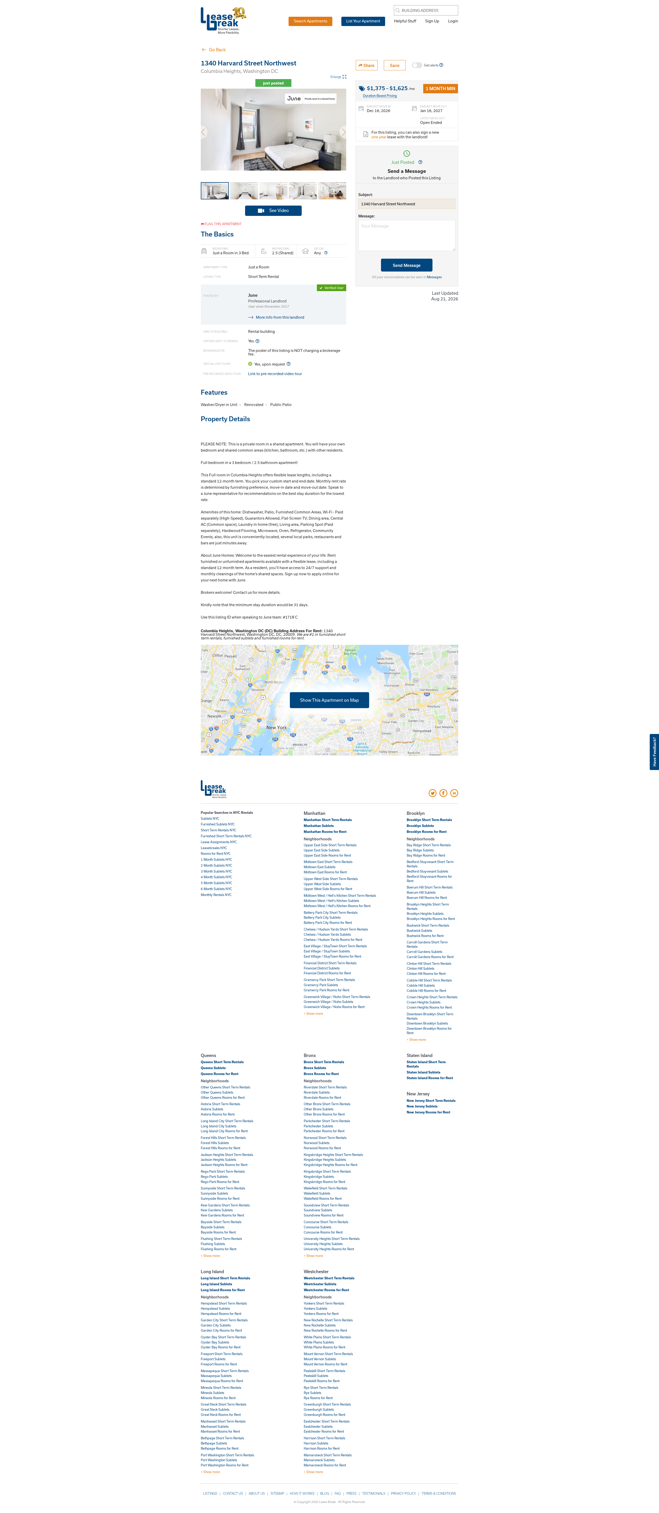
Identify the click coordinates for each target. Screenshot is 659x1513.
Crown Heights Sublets (423, 1002)
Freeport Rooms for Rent (219, 1364)
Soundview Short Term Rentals (326, 1205)
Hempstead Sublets (215, 1308)
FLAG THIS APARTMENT (223, 224)
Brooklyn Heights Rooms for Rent (431, 919)
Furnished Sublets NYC (218, 824)
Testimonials (373, 1493)
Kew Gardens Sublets (217, 1210)
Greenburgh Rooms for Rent (324, 1415)
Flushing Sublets (213, 1244)
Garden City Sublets (216, 1325)
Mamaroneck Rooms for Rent (325, 1465)
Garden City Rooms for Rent (221, 1330)
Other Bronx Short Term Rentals (327, 1104)
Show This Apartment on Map (329, 700)
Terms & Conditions (439, 1493)
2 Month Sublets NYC (216, 865)
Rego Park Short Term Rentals (223, 1171)
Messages (434, 277)
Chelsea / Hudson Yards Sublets (327, 934)
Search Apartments (310, 20)
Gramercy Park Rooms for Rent (326, 990)
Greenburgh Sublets (319, 1409)
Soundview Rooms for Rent (323, 1215)
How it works (302, 1493)
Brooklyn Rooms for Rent (427, 832)
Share (368, 65)
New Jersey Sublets (422, 1106)
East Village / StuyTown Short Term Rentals (335, 946)
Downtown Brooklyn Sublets (427, 1023)
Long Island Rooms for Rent (223, 1290)
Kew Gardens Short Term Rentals (225, 1205)
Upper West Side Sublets (322, 884)
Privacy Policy (403, 1493)
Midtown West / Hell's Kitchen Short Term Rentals (340, 895)
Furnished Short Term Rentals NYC (226, 836)
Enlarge (336, 77)
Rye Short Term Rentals (321, 1387)
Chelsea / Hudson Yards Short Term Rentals (336, 929)
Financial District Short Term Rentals (330, 963)
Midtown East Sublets (319, 867)
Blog (324, 1493)
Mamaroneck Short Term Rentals (328, 1455)
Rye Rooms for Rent (318, 1398)
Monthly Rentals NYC (216, 895)
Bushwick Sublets (419, 930)
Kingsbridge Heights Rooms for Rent (330, 1165)
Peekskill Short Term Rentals (324, 1371)
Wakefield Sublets (317, 1193)
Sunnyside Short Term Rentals (223, 1188)
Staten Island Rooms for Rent (430, 1078)
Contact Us (233, 1493)
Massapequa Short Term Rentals (225, 1371)
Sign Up (432, 20)
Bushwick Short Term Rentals (428, 925)
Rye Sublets (312, 1393)
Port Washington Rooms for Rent (224, 1465)
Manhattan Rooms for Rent (325, 832)
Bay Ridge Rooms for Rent (426, 855)
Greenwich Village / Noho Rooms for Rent (334, 1007)
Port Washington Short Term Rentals (227, 1455)
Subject (365, 194)
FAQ (338, 1493)
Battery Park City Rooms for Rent (328, 922)
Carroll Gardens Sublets (424, 952)
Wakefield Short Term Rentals (325, 1188)
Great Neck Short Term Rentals (223, 1404)
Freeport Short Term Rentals (221, 1354)
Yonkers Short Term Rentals (324, 1303)
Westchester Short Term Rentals (329, 1278)
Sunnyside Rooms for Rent (220, 1198)
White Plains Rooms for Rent (324, 1347)
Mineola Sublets (212, 1393)
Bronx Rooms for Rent (321, 1074)
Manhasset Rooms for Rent (220, 1431)
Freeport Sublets (213, 1359)
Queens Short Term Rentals (222, 1062)
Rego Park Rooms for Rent (220, 1182)
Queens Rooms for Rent (219, 1074)
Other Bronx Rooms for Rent (324, 1114)
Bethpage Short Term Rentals (222, 1438)
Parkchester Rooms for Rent (324, 1131)
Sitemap (277, 1493)
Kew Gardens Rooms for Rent (222, 1215)
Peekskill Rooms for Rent (322, 1381)
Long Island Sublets (216, 1284)
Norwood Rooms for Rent (322, 1148)
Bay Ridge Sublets (420, 850)
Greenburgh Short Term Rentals (327, 1404)
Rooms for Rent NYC (216, 853)
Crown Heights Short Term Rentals (432, 997)
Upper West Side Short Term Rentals (331, 879)
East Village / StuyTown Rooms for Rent (332, 956)
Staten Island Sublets (423, 1072)
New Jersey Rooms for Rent (428, 1112)
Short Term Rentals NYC (218, 830)
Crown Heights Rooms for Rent (429, 1007)
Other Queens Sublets (217, 1092)
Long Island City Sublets (218, 1126)
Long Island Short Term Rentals (225, 1278)
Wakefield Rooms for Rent (323, 1198)
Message (366, 215)
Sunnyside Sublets (214, 1193)
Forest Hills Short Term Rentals (223, 1138)
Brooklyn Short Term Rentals (429, 820)
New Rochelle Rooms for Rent (325, 1330)
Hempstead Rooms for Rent (221, 1314)
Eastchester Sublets (318, 1426)
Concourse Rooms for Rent (323, 1232)
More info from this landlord (280, 317)
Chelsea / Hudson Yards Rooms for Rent (333, 939)
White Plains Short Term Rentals (327, 1337)
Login (453, 20)
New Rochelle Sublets (320, 1325)
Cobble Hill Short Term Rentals (429, 980)
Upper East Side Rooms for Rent (327, 855)
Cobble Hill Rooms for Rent (426, 990)
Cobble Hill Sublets (421, 985)
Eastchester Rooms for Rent (324, 1431)
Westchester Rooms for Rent (326, 1290)
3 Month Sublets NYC (216, 871)
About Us (257, 1493)
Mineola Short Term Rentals (221, 1387)
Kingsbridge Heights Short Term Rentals (333, 1155)
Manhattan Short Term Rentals (328, 820)
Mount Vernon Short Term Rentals (328, 1354)
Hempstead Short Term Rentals (224, 1303)
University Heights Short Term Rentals (332, 1239)
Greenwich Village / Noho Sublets (328, 1002)
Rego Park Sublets (214, 1176)
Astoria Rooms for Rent (218, 1114)
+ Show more (313, 1013)
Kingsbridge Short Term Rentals (327, 1171)
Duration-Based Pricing (380, 96)
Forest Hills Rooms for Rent (220, 1148)
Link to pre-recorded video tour (275, 373)
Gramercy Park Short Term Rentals (329, 980)
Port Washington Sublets (219, 1460)
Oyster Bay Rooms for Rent (220, 1347)
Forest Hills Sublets (215, 1143)
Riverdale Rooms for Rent (322, 1097)
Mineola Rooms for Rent (218, 1398)
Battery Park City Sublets (322, 917)
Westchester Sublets (320, 1284)
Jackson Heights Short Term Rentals (227, 1155)
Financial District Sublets (322, 968)
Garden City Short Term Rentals (224, 1320)
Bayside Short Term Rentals (221, 1222)
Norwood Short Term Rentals (325, 1138)
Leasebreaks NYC (214, 848)
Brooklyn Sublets (420, 826)
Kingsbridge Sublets (319, 1176)
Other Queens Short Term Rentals (225, 1087)
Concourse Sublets (317, 1227)
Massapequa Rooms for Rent (222, 1381)
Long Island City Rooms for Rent (224, 1131)
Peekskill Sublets (316, 1376)
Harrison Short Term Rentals (324, 1438)
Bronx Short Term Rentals (324, 1062)
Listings (210, 1493)
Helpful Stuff (405, 20)
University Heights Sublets (323, 1244)
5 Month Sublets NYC (216, 883)
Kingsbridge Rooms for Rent (324, 1182)
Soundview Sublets (318, 1210)
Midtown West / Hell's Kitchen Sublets (331, 901)
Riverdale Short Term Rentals (325, 1087)
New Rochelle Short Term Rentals (328, 1320)
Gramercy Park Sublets (321, 985)
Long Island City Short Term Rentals (227, 1121)
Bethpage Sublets (214, 1443)
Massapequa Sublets (216, 1376)
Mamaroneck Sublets (319, 1460)
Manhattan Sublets (319, 826)
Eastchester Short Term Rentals (327, 1421)
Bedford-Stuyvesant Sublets (427, 871)
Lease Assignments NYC (219, 842)
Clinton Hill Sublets (420, 968)
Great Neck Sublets (215, 1409)
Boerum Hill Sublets (421, 892)
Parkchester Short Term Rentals (327, 1121)
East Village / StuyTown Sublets (327, 951)
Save (395, 65)
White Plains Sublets (319, 1342)
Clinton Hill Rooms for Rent (426, 973)
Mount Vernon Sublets (320, 1359)
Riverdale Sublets (317, 1092)
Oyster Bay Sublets (215, 1342)
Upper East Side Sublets (322, 850)
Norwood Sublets (317, 1143)
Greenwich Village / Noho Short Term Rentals (337, 997)
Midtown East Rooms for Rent (325, 872)
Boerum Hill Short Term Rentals (430, 887)
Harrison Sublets (316, 1443)
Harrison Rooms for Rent (322, 1448)
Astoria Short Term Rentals (220, 1104)
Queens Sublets (213, 1068)
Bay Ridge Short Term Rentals (429, 845)
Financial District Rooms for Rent (327, 973)
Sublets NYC (210, 818)
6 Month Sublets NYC (216, 889)
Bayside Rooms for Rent (218, 1232)
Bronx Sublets (315, 1068)
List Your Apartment (363, 20)
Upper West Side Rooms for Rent (328, 889)
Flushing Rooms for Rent (218, 1249)
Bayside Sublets (212, 1227)
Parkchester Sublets (318, 1126)
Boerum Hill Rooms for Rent (427, 897)
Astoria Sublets (212, 1109)
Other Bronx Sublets (318, 1109)
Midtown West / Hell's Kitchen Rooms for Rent (337, 906)
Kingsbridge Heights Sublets (325, 1159)
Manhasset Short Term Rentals (223, 1421)
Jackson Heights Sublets (218, 1159)
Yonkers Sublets (315, 1308)
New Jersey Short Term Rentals (431, 1100)
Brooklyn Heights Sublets (425, 913)
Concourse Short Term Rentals (326, 1222)
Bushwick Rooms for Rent (425, 936)
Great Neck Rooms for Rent (221, 1415)
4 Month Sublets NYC (216, 877)
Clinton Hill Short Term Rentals (429, 963)
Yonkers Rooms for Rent (321, 1314)
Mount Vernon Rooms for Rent (325, 1364)
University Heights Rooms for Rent (329, 1249)
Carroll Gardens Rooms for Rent (430, 957)
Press (351, 1493)
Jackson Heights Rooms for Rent (224, 1165)
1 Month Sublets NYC (216, 859)
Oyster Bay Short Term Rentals (223, 1337)
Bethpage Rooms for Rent (219, 1448)
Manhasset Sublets (215, 1426)
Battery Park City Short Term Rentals (331, 912)
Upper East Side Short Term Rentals (330, 845)
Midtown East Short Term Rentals (328, 862)
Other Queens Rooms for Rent (223, 1097)
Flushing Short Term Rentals (221, 1239)
